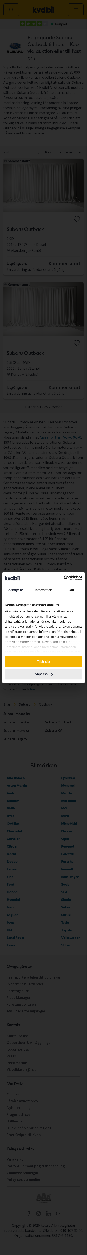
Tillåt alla (43, 661)
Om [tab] (71, 590)
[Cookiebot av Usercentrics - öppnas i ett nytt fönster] (63, 578)
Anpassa (41, 674)
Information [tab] (43, 590)
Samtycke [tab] (15, 590)
